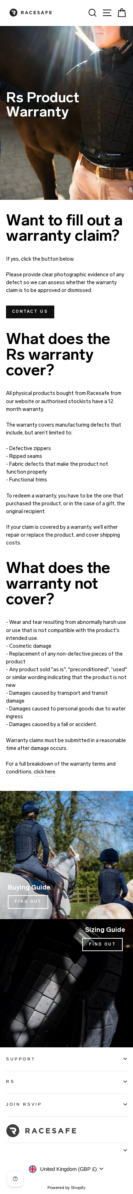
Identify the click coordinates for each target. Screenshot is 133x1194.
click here (44, 772)
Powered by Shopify (66, 1188)
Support (20, 1059)
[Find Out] (66, 855)
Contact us (30, 312)
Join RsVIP (24, 1104)
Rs (10, 1081)
